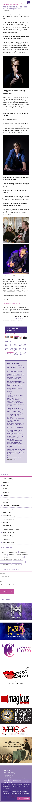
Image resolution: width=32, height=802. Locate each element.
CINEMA (5, 489)
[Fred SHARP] (7, 337)
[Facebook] (16, 318)
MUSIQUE (5, 522)
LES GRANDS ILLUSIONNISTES (11, 505)
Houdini (3, 554)
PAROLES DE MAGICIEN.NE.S (15, 320)
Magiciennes (18, 559)
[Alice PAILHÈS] (11, 337)
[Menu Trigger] (28, 2)
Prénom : (2, 573)
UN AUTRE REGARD (8, 542)
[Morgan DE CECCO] (25, 338)
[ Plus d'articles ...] (10, 352)
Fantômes (22, 552)
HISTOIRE (5, 502)
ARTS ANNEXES (7, 478)
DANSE (5, 499)
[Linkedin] (18, 318)
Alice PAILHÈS (12, 334)
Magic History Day (6, 559)
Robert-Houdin (5, 564)
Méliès (22, 562)
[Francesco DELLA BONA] (20, 338)
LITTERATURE (7, 509)
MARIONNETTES (7, 519)
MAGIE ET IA (6, 512)
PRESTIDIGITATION (8, 532)
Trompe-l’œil (16, 564)
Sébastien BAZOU (11, 459)
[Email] (20, 318)
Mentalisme (5, 562)
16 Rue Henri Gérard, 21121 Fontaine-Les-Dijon (10, 773)
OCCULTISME (7, 525)
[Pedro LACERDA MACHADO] (16, 338)
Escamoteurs (13, 552)
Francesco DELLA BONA (21, 334)
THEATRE (5, 539)
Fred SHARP (6, 334)
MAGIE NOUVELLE (8, 515)
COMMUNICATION (8, 495)
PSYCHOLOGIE (7, 535)
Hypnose (11, 554)
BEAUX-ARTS (6, 482)
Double (3, 552)
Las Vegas (4, 557)
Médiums (14, 562)
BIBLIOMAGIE (6, 485)
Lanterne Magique (22, 554)
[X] (22, 318)
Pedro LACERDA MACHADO (16, 334)
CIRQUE (5, 492)
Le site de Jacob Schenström (12, 303)
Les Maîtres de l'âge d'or (17, 557)
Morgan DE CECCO (25, 334)
